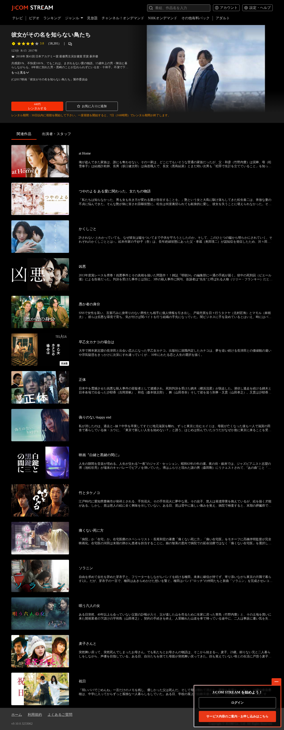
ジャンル (72, 18)
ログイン (237, 702)
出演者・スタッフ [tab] (56, 134)
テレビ (17, 18)
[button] (37, 106)
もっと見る (18, 72)
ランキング (52, 18)
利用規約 (35, 714)
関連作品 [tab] (24, 134)
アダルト (223, 18)
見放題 (92, 18)
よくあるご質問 (59, 714)
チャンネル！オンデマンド (123, 18)
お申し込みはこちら (237, 716)
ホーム (16, 714)
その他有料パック (195, 18)
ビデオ (34, 18)
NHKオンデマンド (162, 18)
